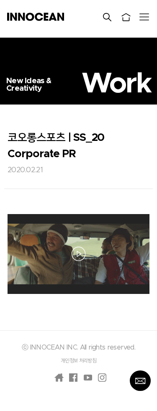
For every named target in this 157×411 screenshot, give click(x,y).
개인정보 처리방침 (78, 360)
